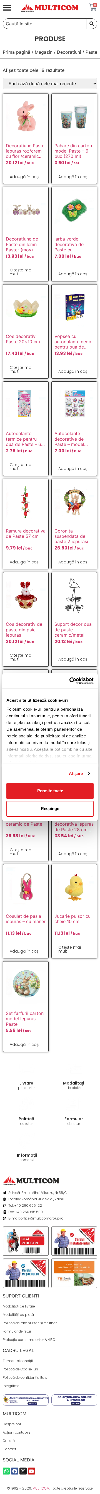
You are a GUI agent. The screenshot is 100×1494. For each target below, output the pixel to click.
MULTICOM (40, 1488)
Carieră (9, 1440)
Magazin (43, 52)
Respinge (50, 808)
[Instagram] (22, 1471)
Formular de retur (17, 1331)
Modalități (73, 1083)
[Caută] (91, 23)
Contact (9, 1449)
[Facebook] (14, 1471)
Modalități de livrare (19, 1306)
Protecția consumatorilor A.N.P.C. (29, 1339)
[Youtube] (31, 1471)
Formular (73, 1119)
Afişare (76, 773)
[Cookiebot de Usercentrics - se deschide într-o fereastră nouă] (71, 681)
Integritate (11, 1385)
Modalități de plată (18, 1314)
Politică (26, 1119)
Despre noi (12, 1424)
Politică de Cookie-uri (20, 1369)
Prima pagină (16, 52)
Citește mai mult (21, 272)
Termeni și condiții (18, 1360)
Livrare (26, 1083)
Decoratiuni (69, 52)
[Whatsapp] (6, 1471)
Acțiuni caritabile (17, 1432)
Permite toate (50, 790)
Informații (27, 1155)
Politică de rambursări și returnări (30, 1323)
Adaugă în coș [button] (24, 177)
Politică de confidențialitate (25, 1377)
